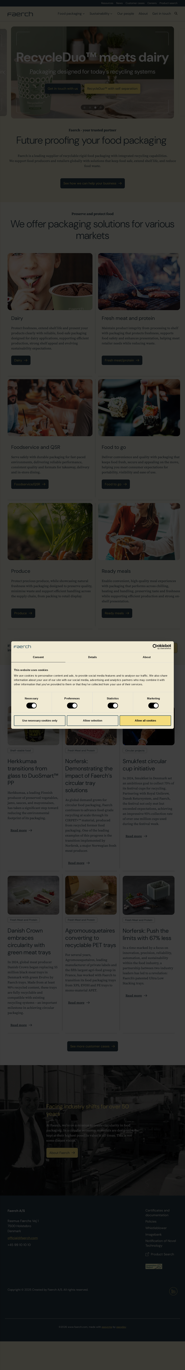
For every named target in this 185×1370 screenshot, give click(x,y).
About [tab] (147, 657)
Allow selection (92, 720)
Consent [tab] (38, 657)
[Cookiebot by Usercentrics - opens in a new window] (155, 646)
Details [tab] (92, 657)
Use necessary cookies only (39, 720)
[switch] (72, 705)
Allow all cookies (145, 720)
